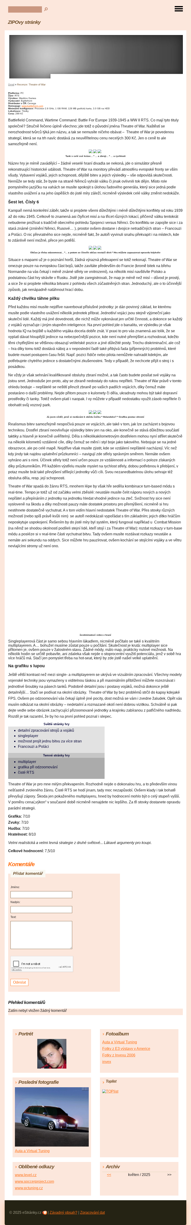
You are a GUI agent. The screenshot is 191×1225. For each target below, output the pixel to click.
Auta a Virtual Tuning (119, 1042)
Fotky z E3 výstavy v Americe (126, 1049)
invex (106, 1062)
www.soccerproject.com (34, 1181)
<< (109, 1175)
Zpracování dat (92, 1212)
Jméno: (15, 887)
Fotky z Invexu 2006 (118, 1055)
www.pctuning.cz (29, 1188)
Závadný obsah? (63, 1212)
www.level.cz (26, 1175)
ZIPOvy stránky (24, 22)
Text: (13, 917)
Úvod (11, 84)
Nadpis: (15, 902)
